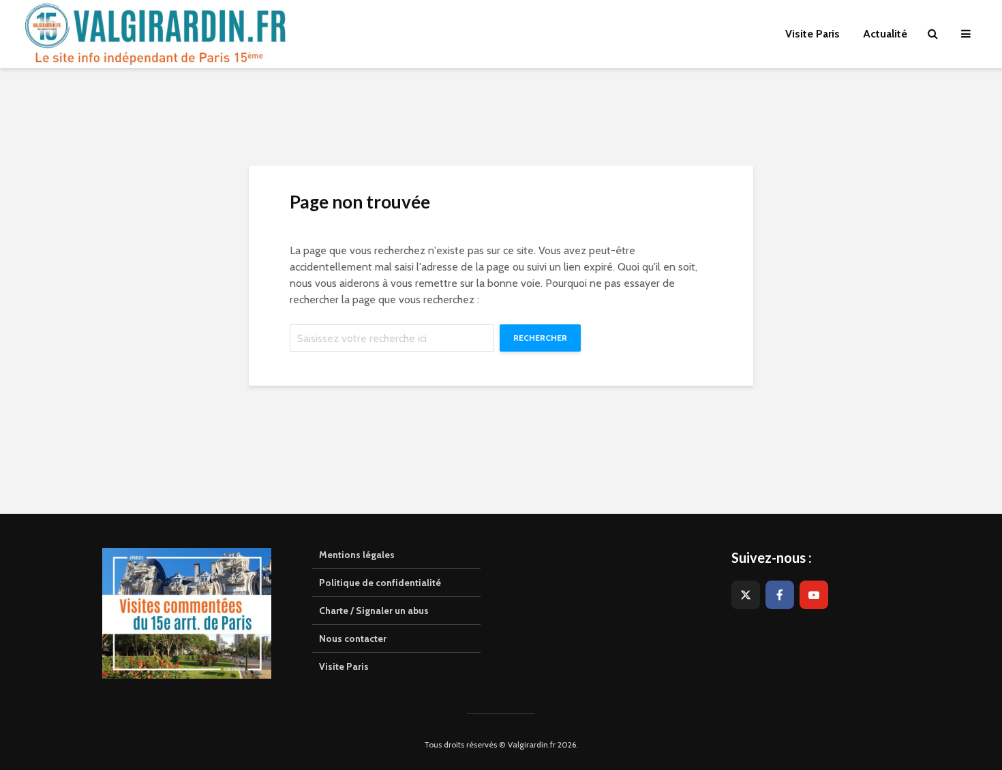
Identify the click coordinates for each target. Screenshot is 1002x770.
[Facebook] (779, 595)
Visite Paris (344, 666)
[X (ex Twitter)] (745, 595)
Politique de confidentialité (380, 582)
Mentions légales (357, 555)
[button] (973, 19)
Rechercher (540, 338)
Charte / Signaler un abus (374, 610)
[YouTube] (814, 595)
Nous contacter (352, 638)
